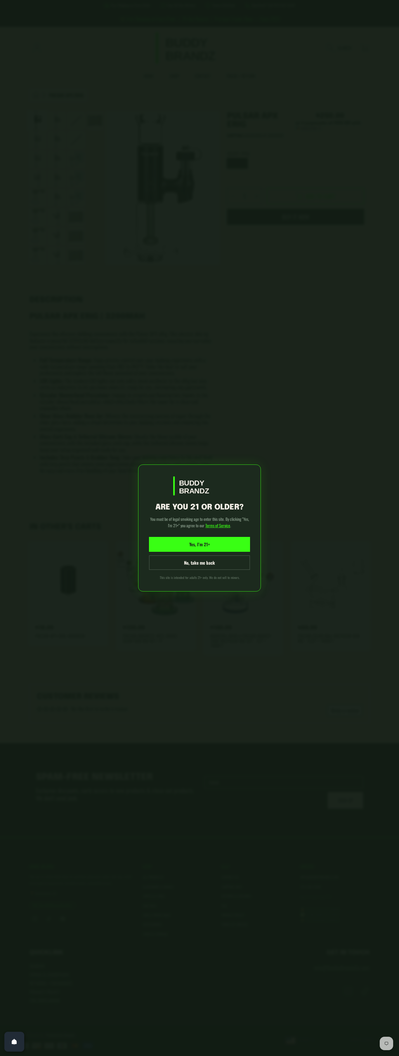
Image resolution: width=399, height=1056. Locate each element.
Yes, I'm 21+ (199, 544)
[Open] (14, 1042)
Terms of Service (217, 525)
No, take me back (199, 562)
